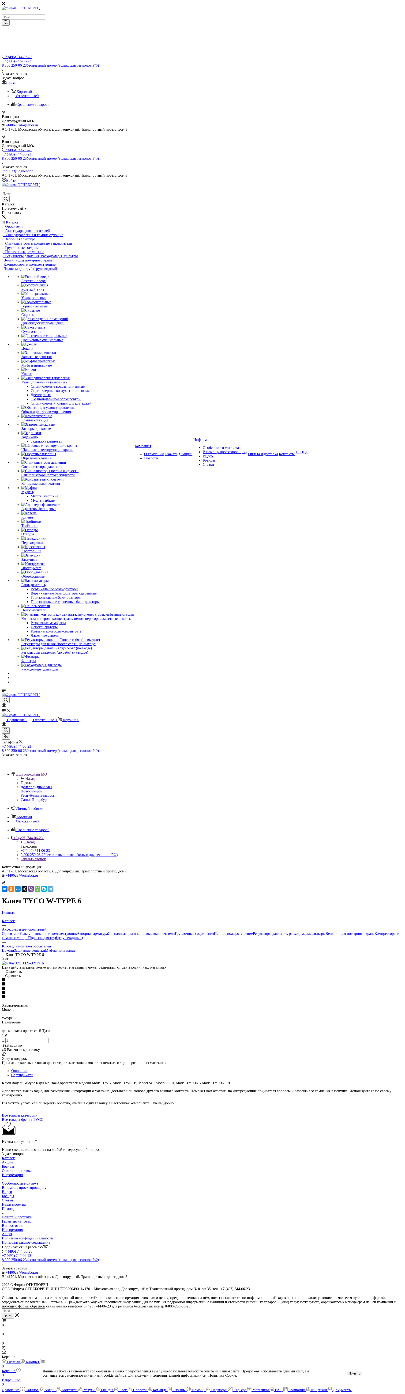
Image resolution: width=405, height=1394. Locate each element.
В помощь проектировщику (24, 1187)
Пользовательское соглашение (26, 1242)
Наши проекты (14, 1204)
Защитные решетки (29, 950)
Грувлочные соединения (194, 934)
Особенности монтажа (20, 1183)
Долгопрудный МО (36, 787)
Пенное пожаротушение (233, 934)
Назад (30, 778)
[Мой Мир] (18, 889)
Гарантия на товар (16, 1221)
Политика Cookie (222, 1375)
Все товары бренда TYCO (23, 1119)
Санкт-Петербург (34, 800)
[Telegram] (50, 889)
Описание (19, 1071)
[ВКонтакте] (5, 889)
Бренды (8, 1166)
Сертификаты (22, 1075)
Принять (354, 1373)
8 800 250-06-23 (50, 65)
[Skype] (44, 889)
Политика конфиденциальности (27, 1238)
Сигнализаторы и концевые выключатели (141, 934)
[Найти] (6, 22)
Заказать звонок (33, 859)
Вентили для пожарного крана (350, 934)
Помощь (8, 1209)
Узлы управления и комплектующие (48, 934)
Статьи (7, 1200)
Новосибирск (31, 791)
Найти (8, 1316)
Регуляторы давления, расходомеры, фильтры (289, 934)
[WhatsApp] (37, 889)
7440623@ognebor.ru (21, 125)
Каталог (8, 1158)
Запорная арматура (93, 934)
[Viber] (31, 889)
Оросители (10, 934)
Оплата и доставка (17, 1171)
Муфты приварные (60, 950)
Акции (7, 1162)
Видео (7, 1192)
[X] (24, 889)
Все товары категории (20, 1115)
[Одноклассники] (11, 889)
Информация (12, 1175)
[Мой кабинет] (4, 706)
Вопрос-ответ (13, 1225)
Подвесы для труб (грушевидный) (55, 938)
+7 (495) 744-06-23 (17, 57)
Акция (7, 1234)
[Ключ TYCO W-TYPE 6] (23, 963)
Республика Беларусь (38, 795)
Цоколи (8, 950)
